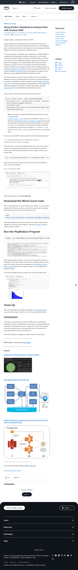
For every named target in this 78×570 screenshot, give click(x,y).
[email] (53, 559)
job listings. (27, 342)
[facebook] (56, 556)
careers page (32, 465)
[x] (53, 556)
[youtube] (68, 556)
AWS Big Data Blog (10, 23)
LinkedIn (59, 67)
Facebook (60, 65)
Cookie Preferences (23, 562)
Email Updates (61, 71)
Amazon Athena (60, 32)
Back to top (38, 550)
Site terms (13, 562)
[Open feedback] (76, 285)
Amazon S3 (38, 224)
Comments (16, 35)
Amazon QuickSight (61, 40)
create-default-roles (15, 119)
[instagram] (62, 556)
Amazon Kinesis (60, 36)
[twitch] (65, 556)
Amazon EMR (22, 71)
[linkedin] (59, 556)
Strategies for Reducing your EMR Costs (16, 380)
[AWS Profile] (72, 2)
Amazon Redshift (60, 43)
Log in (26, 494)
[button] (66, 8)
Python (19, 470)
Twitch (59, 69)
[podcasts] (71, 556)
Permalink (7, 35)
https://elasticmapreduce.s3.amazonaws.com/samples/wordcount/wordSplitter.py (33, 217)
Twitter (59, 63)
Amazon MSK (59, 38)
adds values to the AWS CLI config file (31, 121)
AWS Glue (58, 45)
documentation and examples (16, 69)
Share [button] (25, 35)
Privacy (6, 562)
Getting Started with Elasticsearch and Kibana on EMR (21, 355)
